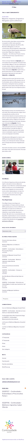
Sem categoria (6, 349)
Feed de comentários (7, 364)
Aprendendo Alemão (13, 312)
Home (3, 346)
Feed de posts (5, 361)
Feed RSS (5, 388)
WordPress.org (6, 367)
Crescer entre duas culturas (9, 240)
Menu (14, 7)
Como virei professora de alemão (10, 265)
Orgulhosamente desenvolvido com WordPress (13, 439)
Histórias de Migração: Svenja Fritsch (11, 255)
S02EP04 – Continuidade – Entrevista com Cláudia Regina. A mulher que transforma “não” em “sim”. (14, 284)
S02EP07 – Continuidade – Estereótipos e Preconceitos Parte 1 (12, 393)
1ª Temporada (5, 337)
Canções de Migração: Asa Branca (10, 290)
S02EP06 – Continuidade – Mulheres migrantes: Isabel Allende (12, 405)
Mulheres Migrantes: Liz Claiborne (11, 244)
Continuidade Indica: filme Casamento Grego (13, 315)
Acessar (4, 358)
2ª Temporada (5, 340)
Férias (3, 343)
